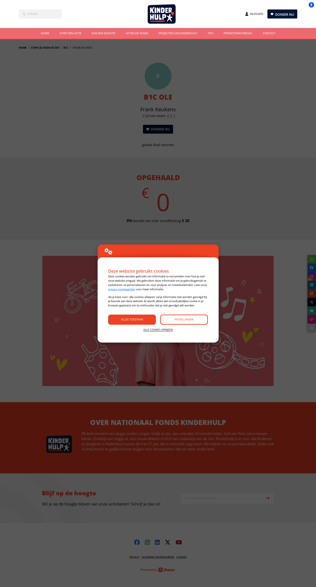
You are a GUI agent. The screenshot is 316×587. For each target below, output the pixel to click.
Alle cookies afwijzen (158, 329)
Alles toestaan (132, 319)
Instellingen (183, 319)
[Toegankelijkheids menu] (311, 4)
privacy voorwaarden (121, 289)
